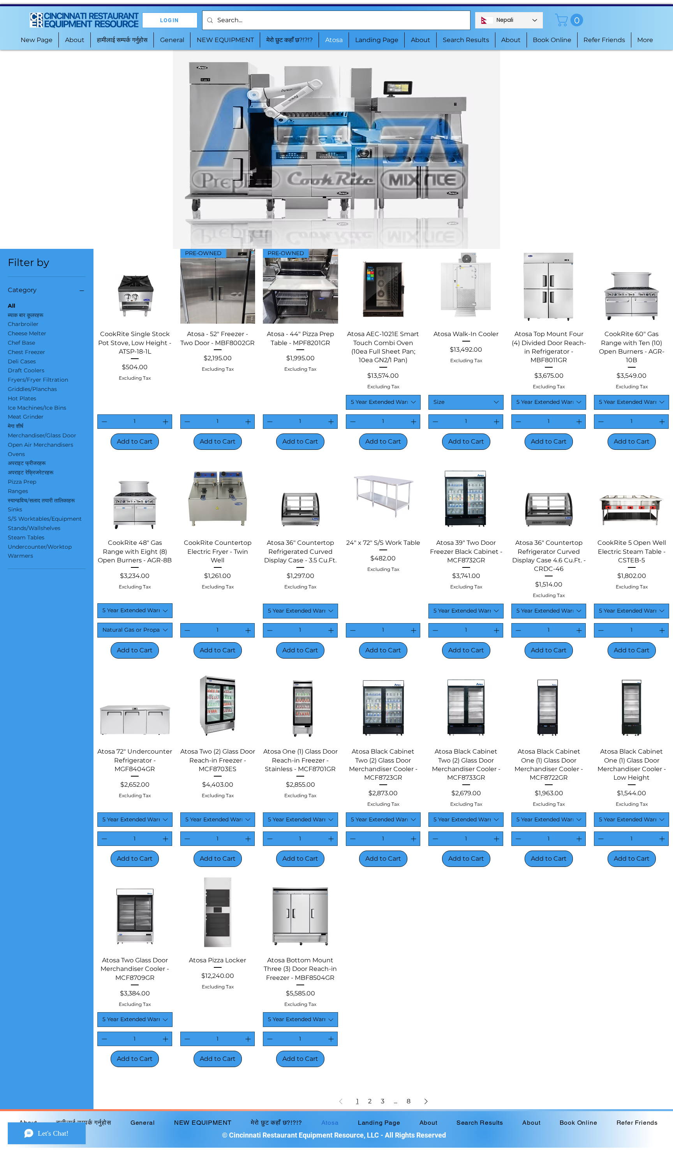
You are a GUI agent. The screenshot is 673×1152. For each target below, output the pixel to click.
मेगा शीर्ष (15, 426)
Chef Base (21, 342)
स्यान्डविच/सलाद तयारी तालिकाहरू (41, 500)
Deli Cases (22, 361)
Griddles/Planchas (32, 389)
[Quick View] (135, 286)
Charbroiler (23, 324)
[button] (570, 20)
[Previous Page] (340, 1101)
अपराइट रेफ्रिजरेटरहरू (30, 472)
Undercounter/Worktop (40, 546)
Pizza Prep (22, 481)
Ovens (16, 454)
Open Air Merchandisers (40, 444)
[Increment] (166, 421)
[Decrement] (103, 421)
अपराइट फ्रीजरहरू (27, 463)
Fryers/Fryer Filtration (38, 379)
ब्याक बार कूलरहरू (25, 315)
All (11, 305)
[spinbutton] (134, 421)
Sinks (15, 509)
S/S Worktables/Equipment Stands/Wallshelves (45, 523)
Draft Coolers (26, 370)
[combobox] (383, 402)
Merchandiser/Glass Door (42, 435)
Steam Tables (26, 537)
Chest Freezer (26, 352)
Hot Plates (22, 398)
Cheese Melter (27, 333)
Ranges (18, 491)
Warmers (20, 555)
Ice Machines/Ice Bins (37, 407)
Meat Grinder (26, 416)
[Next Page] (426, 1101)
